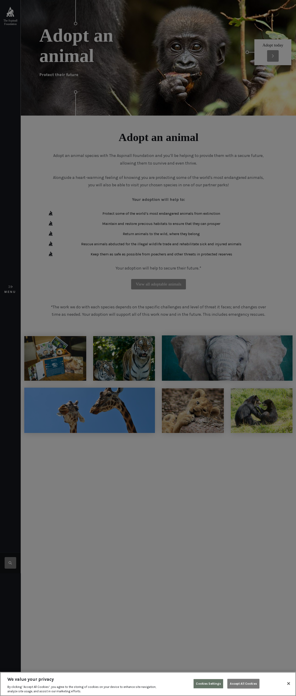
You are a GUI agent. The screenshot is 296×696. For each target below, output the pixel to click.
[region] (148, 684)
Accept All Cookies (243, 683)
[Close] (289, 683)
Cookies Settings (208, 683)
